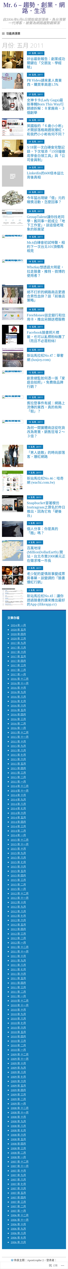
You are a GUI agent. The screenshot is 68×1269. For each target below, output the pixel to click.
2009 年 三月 (18, 1094)
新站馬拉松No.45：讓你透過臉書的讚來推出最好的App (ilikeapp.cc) (46, 599)
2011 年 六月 (18, 974)
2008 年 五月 (18, 1139)
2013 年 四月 (18, 875)
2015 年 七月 (18, 755)
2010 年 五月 (18, 1032)
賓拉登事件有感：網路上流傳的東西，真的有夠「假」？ (46, 407)
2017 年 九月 (18, 643)
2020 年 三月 (18, 638)
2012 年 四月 (18, 929)
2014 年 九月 (18, 799)
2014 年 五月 (18, 817)
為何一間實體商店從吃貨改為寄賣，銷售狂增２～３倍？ (46, 431)
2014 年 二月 (18, 831)
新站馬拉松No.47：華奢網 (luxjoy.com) (45, 357)
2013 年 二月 (18, 884)
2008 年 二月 (18, 1153)
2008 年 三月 (18, 1148)
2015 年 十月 (18, 741)
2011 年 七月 (18, 969)
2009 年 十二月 (20, 1054)
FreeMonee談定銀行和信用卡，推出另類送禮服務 (46, 317)
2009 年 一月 (18, 1103)
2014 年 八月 (18, 804)
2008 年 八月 (18, 1126)
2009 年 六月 (18, 1081)
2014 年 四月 (18, 822)
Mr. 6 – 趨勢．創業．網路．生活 (34, 8)
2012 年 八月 (18, 911)
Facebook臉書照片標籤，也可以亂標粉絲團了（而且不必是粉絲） (46, 336)
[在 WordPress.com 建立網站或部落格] (12, 1260)
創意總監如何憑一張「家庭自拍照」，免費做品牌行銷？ (46, 382)
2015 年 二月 (18, 777)
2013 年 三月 (18, 880)
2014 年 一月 (18, 835)
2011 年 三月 (18, 987)
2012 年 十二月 (20, 893)
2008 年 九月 (18, 1121)
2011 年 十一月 (20, 951)
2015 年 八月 (18, 750)
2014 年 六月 (18, 813)
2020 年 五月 (18, 629)
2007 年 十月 (18, 1170)
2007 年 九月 (18, 1175)
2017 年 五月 (18, 656)
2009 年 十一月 (20, 1059)
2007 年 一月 (18, 1211)
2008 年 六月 (18, 1135)
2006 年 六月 (18, 1242)
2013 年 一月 (18, 889)
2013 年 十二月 (20, 840)
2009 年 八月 (18, 1072)
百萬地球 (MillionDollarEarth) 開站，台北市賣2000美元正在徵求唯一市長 (46, 554)
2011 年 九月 (18, 960)
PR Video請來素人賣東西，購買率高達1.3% (44, 82)
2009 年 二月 (18, 1099)
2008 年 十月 (18, 1117)
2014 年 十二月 (20, 786)
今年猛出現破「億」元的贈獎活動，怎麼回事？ (46, 199)
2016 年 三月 (18, 719)
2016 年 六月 (18, 705)
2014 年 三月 (18, 826)
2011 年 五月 (18, 978)
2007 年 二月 (18, 1206)
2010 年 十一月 (20, 1005)
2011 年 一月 (18, 996)
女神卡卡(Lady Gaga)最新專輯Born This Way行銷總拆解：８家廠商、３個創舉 (46, 106)
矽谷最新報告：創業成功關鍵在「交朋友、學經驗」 (46, 62)
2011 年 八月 (18, 965)
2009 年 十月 (18, 1063)
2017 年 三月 (18, 665)
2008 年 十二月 (20, 1108)
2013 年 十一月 (20, 844)
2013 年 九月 (18, 853)
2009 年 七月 (18, 1077)
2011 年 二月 (18, 992)
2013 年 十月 (18, 848)
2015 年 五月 (18, 763)
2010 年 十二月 (20, 1000)
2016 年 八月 (18, 697)
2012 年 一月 (18, 942)
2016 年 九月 (18, 692)
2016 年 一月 (18, 728)
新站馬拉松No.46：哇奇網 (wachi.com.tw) (45, 480)
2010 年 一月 (18, 1050)
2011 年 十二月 (20, 947)
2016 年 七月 (18, 701)
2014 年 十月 (18, 795)
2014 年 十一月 (20, 790)
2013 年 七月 (18, 862)
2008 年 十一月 (20, 1112)
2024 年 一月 (18, 625)
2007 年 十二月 (20, 1161)
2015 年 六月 (18, 759)
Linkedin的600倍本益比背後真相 (45, 175)
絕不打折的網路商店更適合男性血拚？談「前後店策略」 (46, 296)
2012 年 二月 (18, 938)
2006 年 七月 (18, 1237)
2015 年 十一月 (20, 737)
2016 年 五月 (18, 710)
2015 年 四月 (18, 768)
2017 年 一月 (18, 674)
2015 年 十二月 (20, 732)
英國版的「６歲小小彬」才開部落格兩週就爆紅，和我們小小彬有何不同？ (46, 129)
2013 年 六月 (18, 866)
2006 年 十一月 (20, 1220)
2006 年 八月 (18, 1233)
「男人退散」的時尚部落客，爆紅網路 (46, 454)
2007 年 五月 (18, 1193)
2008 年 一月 (18, 1157)
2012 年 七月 (18, 916)
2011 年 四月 (18, 983)
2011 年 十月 (18, 956)
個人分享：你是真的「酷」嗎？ (42, 530)
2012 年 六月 (18, 920)
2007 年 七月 (18, 1184)
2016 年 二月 (18, 723)
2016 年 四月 (18, 714)
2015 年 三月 (18, 773)
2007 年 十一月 (20, 1166)
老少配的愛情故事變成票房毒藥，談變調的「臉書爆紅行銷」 (46, 577)
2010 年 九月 (18, 1014)
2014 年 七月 (18, 808)
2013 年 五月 (18, 871)
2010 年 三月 (18, 1041)
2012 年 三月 (18, 934)
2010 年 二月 (18, 1045)
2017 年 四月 (18, 661)
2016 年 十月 (18, 688)
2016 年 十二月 (20, 679)
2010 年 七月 (18, 1023)
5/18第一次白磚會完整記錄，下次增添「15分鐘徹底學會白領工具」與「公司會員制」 (46, 153)
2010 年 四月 (18, 1036)
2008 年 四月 (18, 1144)
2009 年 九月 (18, 1068)
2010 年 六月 (18, 1027)
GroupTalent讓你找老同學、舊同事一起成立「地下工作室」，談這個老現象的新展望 (46, 223)
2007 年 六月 (18, 1188)
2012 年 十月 (18, 902)
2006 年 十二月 (20, 1215)
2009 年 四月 (18, 1090)
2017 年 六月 (18, 652)
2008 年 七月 (18, 1130)
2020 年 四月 (18, 634)
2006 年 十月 (18, 1224)
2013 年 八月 (18, 857)
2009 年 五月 (18, 1085)
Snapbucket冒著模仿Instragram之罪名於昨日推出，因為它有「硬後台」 (46, 509)
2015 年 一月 (18, 781)
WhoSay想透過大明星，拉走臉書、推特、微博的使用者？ (46, 271)
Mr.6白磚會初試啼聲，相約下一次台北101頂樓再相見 (46, 246)
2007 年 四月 (18, 1197)
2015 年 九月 (18, 746)
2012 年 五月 (18, 924)
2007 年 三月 (18, 1202)
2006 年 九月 (18, 1229)
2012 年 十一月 (20, 898)
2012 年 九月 (18, 907)
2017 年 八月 (18, 647)
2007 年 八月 (18, 1179)
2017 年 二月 (18, 670)
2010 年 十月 (18, 1009)
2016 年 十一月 (20, 683)
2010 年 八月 (18, 1018)
